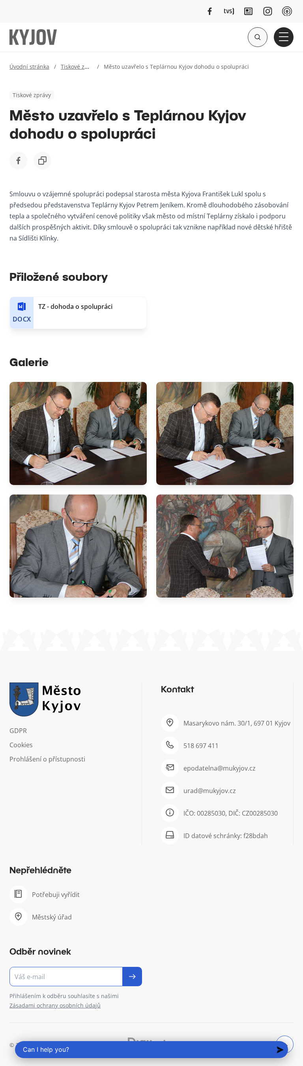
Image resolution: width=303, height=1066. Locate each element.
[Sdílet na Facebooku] (18, 160)
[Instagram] (267, 11)
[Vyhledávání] (257, 37)
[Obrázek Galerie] (78, 433)
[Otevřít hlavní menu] (283, 37)
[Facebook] (209, 11)
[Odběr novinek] (75, 976)
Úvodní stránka (29, 66)
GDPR (18, 730)
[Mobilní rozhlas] (287, 11)
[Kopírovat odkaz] (42, 160)
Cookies (21, 745)
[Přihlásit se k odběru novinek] (132, 976)
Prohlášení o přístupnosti (47, 759)
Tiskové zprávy (80, 66)
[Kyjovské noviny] (248, 11)
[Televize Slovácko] (229, 11)
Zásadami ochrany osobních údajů (55, 1005)
